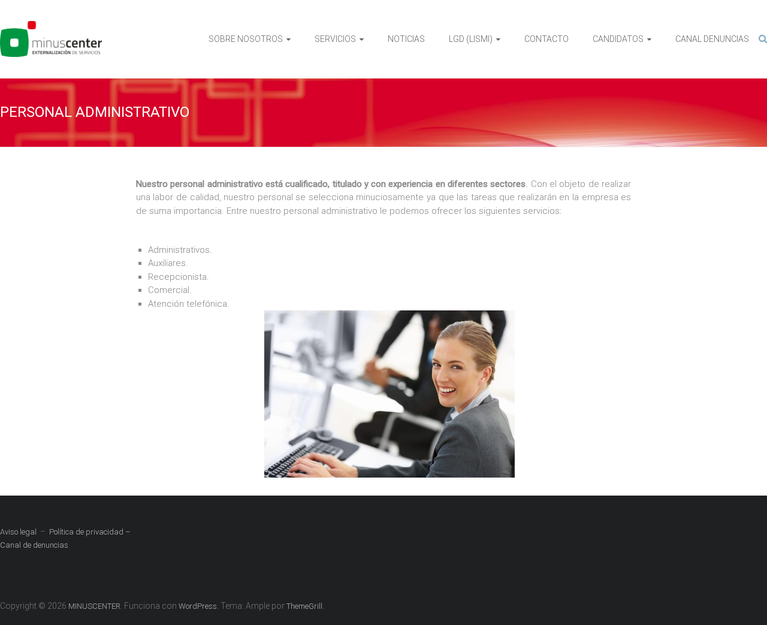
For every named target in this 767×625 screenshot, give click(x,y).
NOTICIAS (406, 39)
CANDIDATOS (618, 39)
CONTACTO (546, 39)
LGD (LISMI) (471, 39)
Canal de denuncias (34, 545)
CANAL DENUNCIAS (712, 39)
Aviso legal (18, 531)
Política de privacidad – (89, 531)
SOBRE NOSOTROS (246, 39)
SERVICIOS (335, 39)
